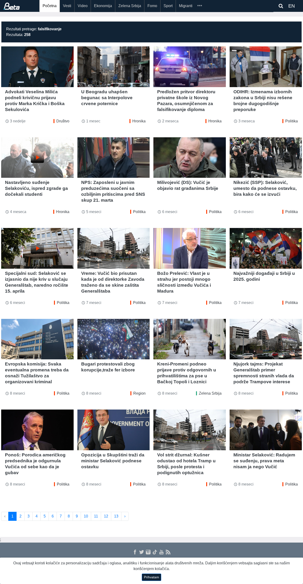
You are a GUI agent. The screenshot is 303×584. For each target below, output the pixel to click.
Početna (50, 6)
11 (96, 516)
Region (139, 393)
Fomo (152, 6)
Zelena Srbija (129, 6)
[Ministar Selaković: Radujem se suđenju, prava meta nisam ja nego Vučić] (266, 430)
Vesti (67, 6)
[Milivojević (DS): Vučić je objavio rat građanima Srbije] (189, 157)
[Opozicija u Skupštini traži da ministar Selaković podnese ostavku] (113, 430)
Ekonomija (103, 6)
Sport (168, 6)
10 (86, 516)
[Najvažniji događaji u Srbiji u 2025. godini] (266, 248)
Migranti (185, 6)
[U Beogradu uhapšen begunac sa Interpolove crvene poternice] (113, 66)
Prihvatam (151, 577)
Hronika (139, 121)
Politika (291, 121)
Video (83, 6)
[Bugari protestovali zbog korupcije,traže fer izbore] (113, 339)
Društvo (62, 121)
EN (291, 6)
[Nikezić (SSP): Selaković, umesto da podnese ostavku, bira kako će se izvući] (266, 157)
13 (116, 516)
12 (106, 516)
